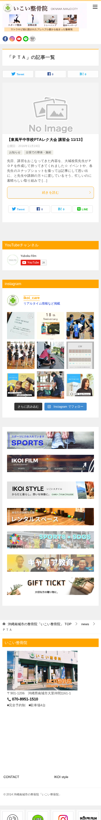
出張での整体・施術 (38, 152)
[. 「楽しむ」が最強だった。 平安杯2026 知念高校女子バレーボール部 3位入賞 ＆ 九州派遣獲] (50, 385)
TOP (39, 624)
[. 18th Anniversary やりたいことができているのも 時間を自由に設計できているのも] (50, 325)
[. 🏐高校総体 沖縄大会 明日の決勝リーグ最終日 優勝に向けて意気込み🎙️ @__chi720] (80, 325)
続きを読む (50, 192)
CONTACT (11, 777)
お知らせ (14, 152)
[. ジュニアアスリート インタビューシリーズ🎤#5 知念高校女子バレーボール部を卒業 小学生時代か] (80, 385)
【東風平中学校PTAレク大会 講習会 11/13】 (46, 140)
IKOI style (61, 777)
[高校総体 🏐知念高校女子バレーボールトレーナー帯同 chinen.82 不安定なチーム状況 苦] (21, 355)
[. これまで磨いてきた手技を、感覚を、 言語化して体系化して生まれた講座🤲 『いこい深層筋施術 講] (21, 325)
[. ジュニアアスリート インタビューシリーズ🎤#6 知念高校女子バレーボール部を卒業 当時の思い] (21, 385)
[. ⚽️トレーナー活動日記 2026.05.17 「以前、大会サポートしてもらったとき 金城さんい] (50, 355)
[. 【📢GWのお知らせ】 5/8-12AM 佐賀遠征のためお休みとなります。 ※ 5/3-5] (80, 355)
